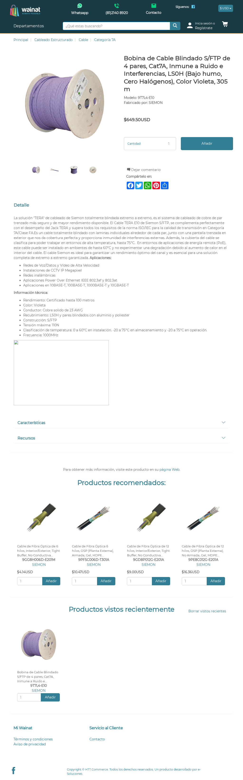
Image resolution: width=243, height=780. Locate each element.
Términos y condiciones (33, 739)
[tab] (121, 423)
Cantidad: (134, 143)
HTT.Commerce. (97, 769)
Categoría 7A (105, 40)
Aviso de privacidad (30, 744)
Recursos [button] (26, 438)
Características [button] (31, 422)
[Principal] (25, 7)
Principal (21, 40)
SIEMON (39, 565)
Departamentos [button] (29, 26)
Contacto (97, 739)
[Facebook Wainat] (193, 7)
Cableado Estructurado (53, 40)
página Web (169, 469)
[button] (225, 25)
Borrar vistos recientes (207, 611)
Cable (83, 40)
